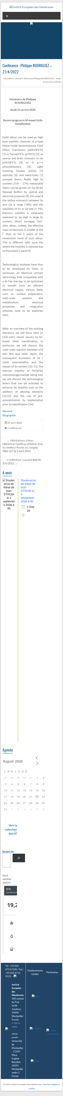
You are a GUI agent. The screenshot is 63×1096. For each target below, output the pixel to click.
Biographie (9, 415)
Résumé (7, 411)
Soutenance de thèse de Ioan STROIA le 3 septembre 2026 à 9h (28, 490)
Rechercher (8, 852)
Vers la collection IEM (11, 829)
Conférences (14, 427)
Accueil (18, 78)
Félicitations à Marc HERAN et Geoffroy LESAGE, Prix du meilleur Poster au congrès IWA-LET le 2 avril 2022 (22, 446)
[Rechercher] (19, 858)
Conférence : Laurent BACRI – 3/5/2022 (22, 461)
